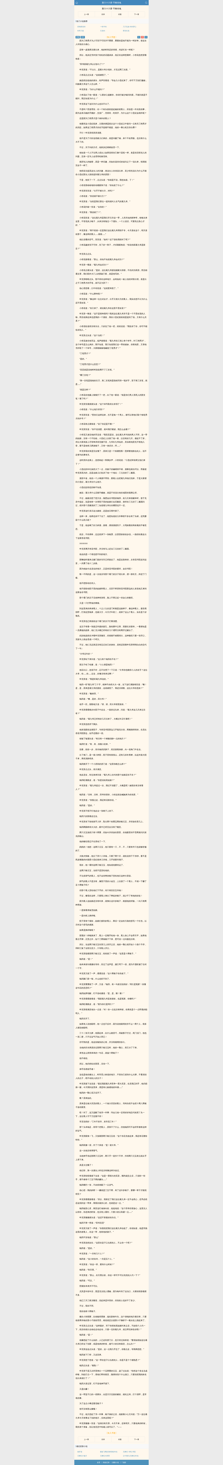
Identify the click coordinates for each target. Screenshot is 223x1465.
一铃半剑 (103, 26)
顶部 (124, 1462)
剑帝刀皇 (80, 31)
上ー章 (86, 14)
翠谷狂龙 (126, 31)
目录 (103, 14)
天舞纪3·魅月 (82, 1456)
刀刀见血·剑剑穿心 (129, 26)
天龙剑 (102, 31)
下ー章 (136, 14)
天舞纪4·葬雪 (105, 1456)
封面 (119, 14)
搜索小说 (115, 1462)
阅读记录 (106, 1462)
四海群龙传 (81, 26)
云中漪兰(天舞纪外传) (130, 1456)
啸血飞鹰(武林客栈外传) (108, 1452)
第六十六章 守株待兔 (111, 2)
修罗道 (79, 1452)
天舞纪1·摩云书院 (129, 1452)
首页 (98, 1462)
